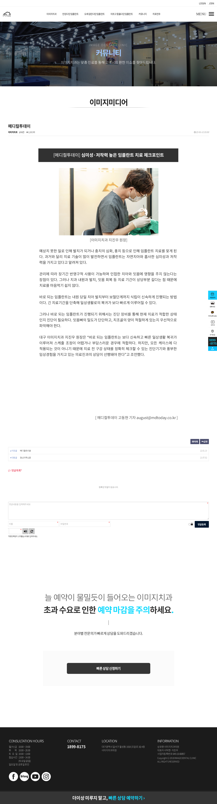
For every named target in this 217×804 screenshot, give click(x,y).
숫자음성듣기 (25, 531)
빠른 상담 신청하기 (108, 668)
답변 (205, 441)
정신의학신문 (25, 457)
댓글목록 (16, 470)
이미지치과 (51, 14)
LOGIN (202, 3)
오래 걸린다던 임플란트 (94, 14)
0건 (22, 132)
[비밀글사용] (192, 524)
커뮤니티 (143, 14)
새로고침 (32, 531)
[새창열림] (13, 780)
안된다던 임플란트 (70, 14)
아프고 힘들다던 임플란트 (122, 14)
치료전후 (156, 14)
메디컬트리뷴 (25, 450)
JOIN (211, 3)
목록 (196, 441)
